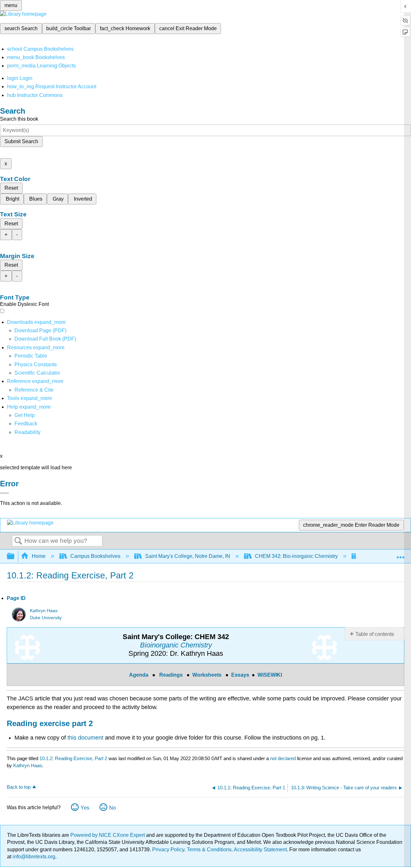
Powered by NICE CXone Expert (108, 835)
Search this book (19, 119)
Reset (11, 188)
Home (39, 556)
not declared (283, 758)
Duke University (46, 617)
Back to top (19, 787)
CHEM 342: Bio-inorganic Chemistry (296, 556)
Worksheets (207, 675)
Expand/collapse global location (400, 554)
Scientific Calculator (37, 373)
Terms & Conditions (209, 849)
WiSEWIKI (270, 675)
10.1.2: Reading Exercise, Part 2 (73, 758)
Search (18, 541)
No (112, 808)
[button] (25, 423)
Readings (171, 675)
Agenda (138, 675)
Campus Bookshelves (95, 556)
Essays (240, 675)
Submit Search (21, 141)
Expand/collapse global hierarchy (14, 556)
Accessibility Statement (260, 849)
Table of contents (374, 634)
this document (85, 737)
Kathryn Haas (43, 610)
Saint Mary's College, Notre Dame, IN (188, 556)
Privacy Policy (168, 849)
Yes (85, 808)
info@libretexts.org (33, 856)
